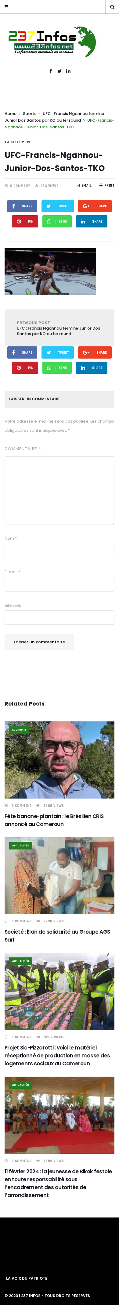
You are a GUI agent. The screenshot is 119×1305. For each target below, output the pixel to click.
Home (10, 113)
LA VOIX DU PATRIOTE (26, 1278)
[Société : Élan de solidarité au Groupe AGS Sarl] (59, 875)
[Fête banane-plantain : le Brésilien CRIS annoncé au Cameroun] (59, 760)
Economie (19, 729)
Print (109, 185)
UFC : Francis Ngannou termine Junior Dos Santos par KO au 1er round (58, 328)
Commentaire (23, 449)
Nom (11, 538)
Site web (13, 605)
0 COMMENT (20, 186)
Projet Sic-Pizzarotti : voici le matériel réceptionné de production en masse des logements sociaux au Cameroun (57, 1055)
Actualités (20, 845)
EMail (86, 185)
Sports (29, 113)
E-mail (12, 572)
